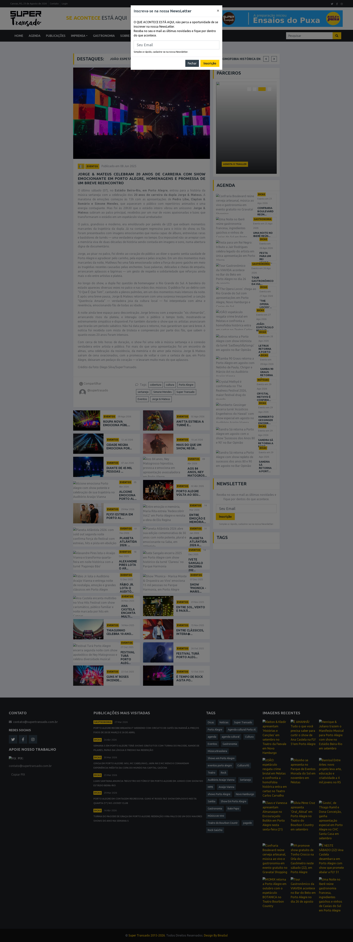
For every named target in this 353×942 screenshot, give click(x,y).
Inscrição (210, 63)
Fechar (192, 63)
